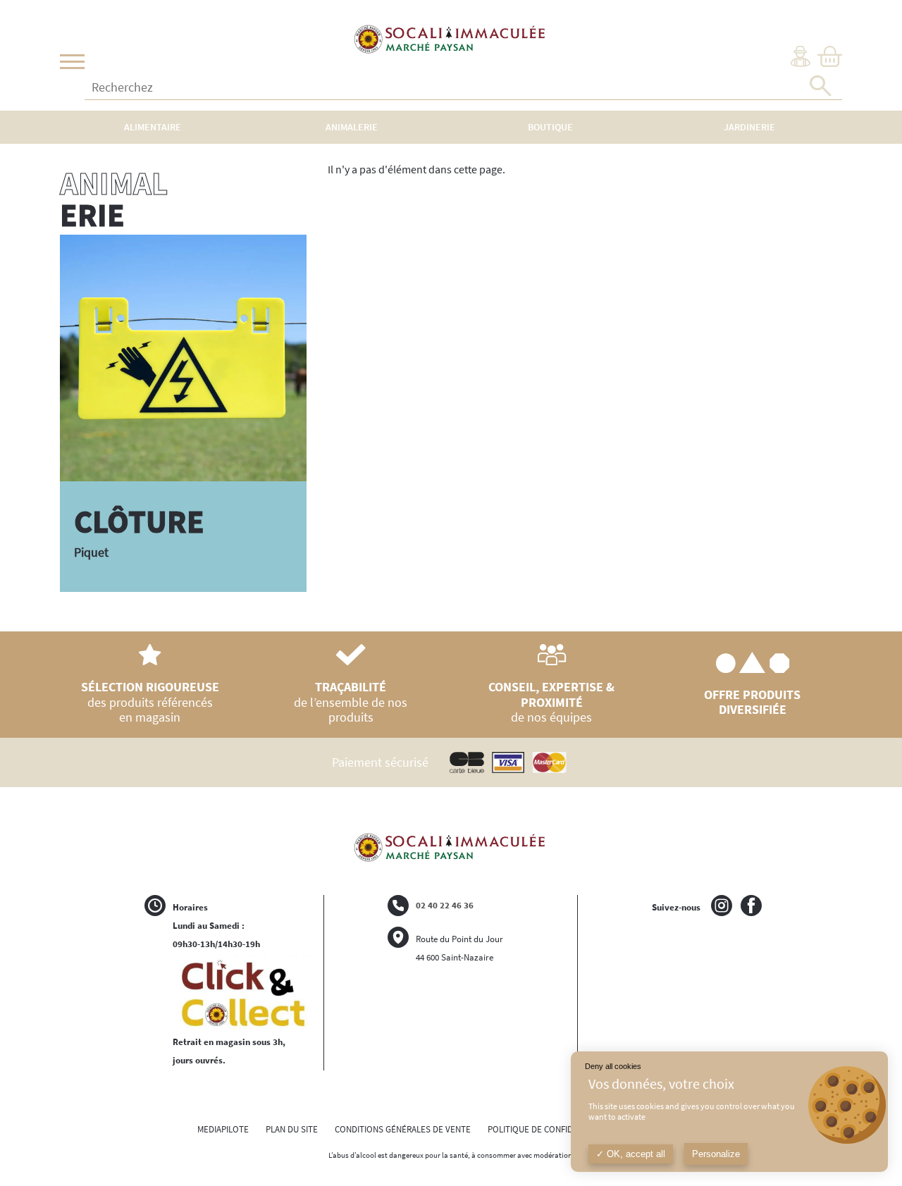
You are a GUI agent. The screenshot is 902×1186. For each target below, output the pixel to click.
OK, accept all (634, 1154)
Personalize (716, 1154)
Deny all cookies (613, 1066)
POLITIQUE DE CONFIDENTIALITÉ (550, 1129)
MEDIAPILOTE (223, 1129)
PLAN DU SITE (292, 1129)
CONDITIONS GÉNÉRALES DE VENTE (403, 1129)
